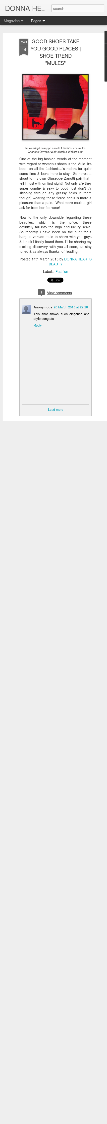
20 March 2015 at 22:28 (71, 307)
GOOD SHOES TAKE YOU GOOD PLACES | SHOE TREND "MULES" (55, 52)
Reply (38, 325)
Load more (55, 409)
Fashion (61, 271)
